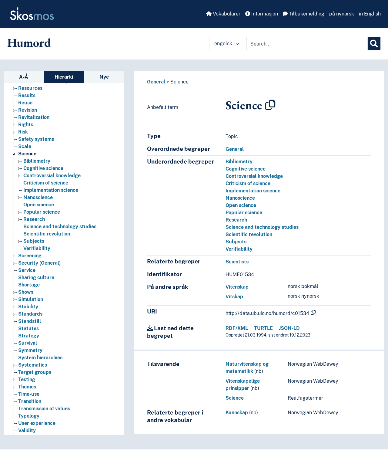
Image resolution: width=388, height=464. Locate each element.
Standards (30, 314)
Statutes (28, 328)
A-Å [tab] (23, 77)
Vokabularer (226, 14)
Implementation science (50, 190)
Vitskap (234, 297)
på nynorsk (341, 14)
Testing (26, 379)
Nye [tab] (104, 77)
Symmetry (30, 350)
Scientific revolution (46, 234)
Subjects (33, 241)
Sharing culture (36, 277)
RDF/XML (237, 328)
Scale (24, 146)
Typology (28, 416)
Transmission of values (44, 409)
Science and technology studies (59, 226)
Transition (29, 401)
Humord (29, 42)
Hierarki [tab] (64, 77)
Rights (25, 124)
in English (370, 14)
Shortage (29, 285)
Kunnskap (237, 412)
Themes (27, 387)
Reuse (25, 103)
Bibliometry (36, 161)
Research (34, 219)
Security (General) (39, 263)
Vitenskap (237, 287)
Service (26, 270)
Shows (25, 292)
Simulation (30, 299)
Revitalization (33, 117)
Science (27, 154)
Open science (38, 205)
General (156, 82)
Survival (27, 343)
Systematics (32, 365)
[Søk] (374, 43)
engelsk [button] (223, 43)
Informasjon (264, 14)
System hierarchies (40, 358)
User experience (36, 423)
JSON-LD (289, 328)
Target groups (34, 372)
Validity (27, 430)
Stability (28, 307)
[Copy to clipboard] (270, 105)
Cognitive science (43, 168)
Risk (23, 132)
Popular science (41, 212)
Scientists (237, 262)
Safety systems (36, 139)
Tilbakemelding (306, 14)
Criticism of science (45, 183)
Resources (30, 88)
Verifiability (36, 248)
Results (26, 95)
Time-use (28, 394)
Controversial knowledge (52, 175)
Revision (27, 110)
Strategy (28, 336)
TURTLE (263, 328)
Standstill (29, 321)
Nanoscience (38, 197)
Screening (30, 256)
